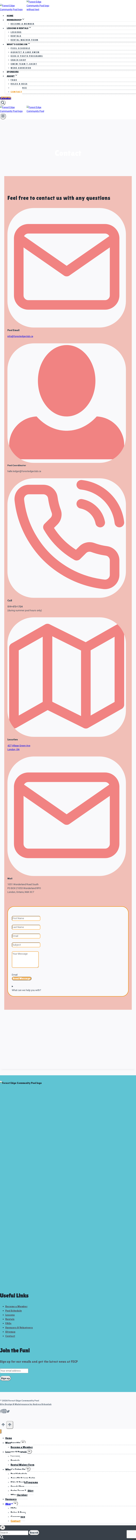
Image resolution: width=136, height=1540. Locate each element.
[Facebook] (1, 1412)
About (9, 1503)
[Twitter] (8, 1412)
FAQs (8, 1323)
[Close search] (2, 1527)
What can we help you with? (26, 990)
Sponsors (13, 71)
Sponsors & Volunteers (19, 1327)
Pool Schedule (13, 1310)
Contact (16, 92)
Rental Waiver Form (24, 40)
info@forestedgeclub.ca (20, 336)
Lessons (10, 1314)
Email (15, 974)
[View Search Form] (3, 102)
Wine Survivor (21, 68)
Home (10, 15)
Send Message (21, 978)
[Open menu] (3, 116)
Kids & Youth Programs (27, 56)
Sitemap (10, 1331)
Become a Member (22, 24)
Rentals (9, 1319)
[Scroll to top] (3, 1425)
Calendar (5, 98)
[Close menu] (0, 1431)
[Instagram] (4, 1412)
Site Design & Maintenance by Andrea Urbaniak (26, 1404)
